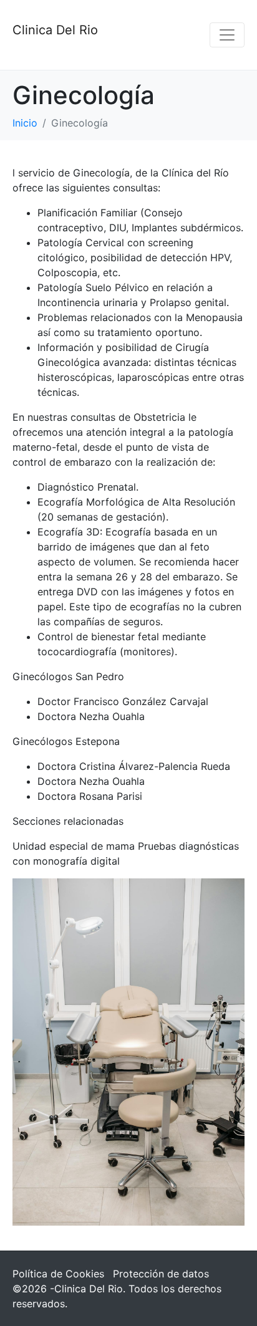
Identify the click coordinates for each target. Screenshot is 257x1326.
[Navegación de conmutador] (227, 34)
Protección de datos (161, 1273)
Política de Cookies (58, 1273)
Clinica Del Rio (55, 29)
